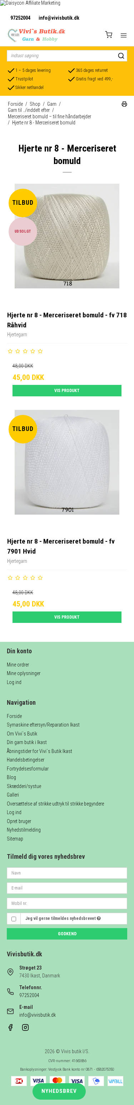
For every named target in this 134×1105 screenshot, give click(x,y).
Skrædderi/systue (24, 786)
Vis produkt (67, 390)
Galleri (13, 795)
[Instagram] (25, 1029)
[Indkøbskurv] (108, 35)
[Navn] (67, 872)
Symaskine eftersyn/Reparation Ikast (43, 725)
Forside (14, 716)
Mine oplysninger (23, 673)
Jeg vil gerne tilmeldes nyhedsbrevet (61, 918)
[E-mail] (67, 888)
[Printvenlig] (124, 105)
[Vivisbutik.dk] (36, 35)
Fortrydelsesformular (28, 769)
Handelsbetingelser (25, 760)
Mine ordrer (18, 665)
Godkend (67, 933)
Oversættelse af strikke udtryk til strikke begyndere (55, 804)
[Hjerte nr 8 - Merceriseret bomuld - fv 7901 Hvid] (67, 470)
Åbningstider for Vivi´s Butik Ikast (39, 751)
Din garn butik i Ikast (27, 742)
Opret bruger (19, 821)
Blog (11, 777)
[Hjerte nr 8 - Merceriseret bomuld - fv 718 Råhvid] (67, 244)
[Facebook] (10, 1029)
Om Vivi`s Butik (22, 734)
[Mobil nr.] (67, 903)
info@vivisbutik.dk (59, 18)
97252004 (20, 18)
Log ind (14, 682)
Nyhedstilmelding (24, 830)
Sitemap (15, 839)
